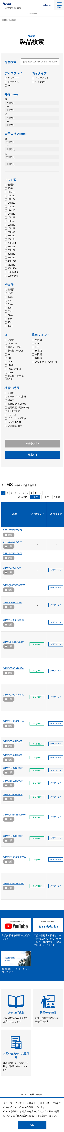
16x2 (10, 293)
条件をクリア (33, 443)
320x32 (11, 253)
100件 (57, 497)
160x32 (11, 217)
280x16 (11, 246)
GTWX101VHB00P (12, 780)
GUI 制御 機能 (15, 425)
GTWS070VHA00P (12, 794)
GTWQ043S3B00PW (14, 585)
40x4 (10, 326)
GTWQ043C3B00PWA (14, 814)
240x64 (11, 232)
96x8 (10, 188)
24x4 (10, 315)
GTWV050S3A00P (12, 602)
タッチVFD (13, 81)
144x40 (11, 213)
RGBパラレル (15, 368)
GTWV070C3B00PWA (14, 857)
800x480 (12, 268)
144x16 (11, 210)
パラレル (12, 343)
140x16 (11, 202)
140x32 (11, 206)
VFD (10, 85)
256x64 (11, 239)
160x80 (11, 224)
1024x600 (13, 272)
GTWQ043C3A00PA (13, 642)
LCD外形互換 (14, 422)
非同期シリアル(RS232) (14, 377)
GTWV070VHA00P (12, 755)
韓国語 (38, 358)
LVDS (10, 372)
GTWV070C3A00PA (13, 694)
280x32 (11, 250)
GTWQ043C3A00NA (13, 883)
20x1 (10, 297)
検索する (32, 454)
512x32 (11, 264)
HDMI (10, 365)
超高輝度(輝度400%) (18, 407)
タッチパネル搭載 (17, 396)
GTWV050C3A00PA (13, 668)
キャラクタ (40, 81)
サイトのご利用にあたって (32, 1094)
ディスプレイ (37, 514)
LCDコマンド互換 (17, 418)
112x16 (11, 192)
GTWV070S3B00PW (13, 620)
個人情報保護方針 (26, 1115)
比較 (10, 534)
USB (10, 361)
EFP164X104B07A (12, 553)
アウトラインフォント (46, 361)
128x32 (11, 195)
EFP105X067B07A (12, 530)
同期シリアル (14, 347)
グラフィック (42, 78)
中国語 (38, 354)
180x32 (11, 228)
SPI (9, 354)
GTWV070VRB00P (12, 768)
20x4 (10, 304)
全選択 (11, 184)
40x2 (10, 322)
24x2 (10, 311)
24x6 (10, 318)
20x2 (10, 300)
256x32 (11, 235)
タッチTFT (13, 78)
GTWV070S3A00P (12, 567)
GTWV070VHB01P (12, 836)
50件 (46, 497)
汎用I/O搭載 (14, 411)
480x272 (12, 261)
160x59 (11, 221)
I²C (9, 358)
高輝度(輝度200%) (17, 403)
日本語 (38, 350)
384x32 (11, 257)
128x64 (11, 199)
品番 (14, 514)
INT (37, 347)
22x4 (10, 307)
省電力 (11, 400)
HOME (4, 20)
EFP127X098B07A (12, 541)
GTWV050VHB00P (12, 741)
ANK (37, 343)
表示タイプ (56, 514)
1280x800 (13, 275)
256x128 (12, 243)
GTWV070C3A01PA (13, 721)
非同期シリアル (16, 350)
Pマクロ (12, 414)
